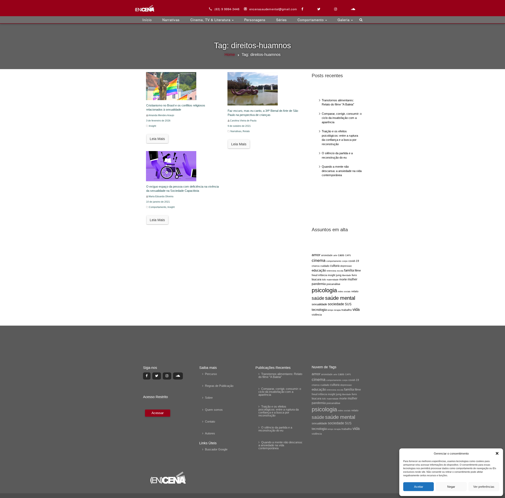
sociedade (336, 304)
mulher (352, 279)
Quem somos (214, 409)
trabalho (346, 309)
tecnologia (319, 310)
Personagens (255, 19)
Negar (451, 486)
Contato (210, 421)
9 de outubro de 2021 (239, 126)
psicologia (324, 290)
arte (335, 255)
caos (341, 255)
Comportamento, (158, 207)
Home (229, 54)
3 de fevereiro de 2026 (158, 120)
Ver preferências (483, 486)
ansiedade (327, 255)
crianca (316, 266)
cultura (334, 265)
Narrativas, (236, 131)
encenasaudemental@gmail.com (273, 9)
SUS (348, 304)
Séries (281, 19)
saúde (318, 298)
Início (147, 19)
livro (354, 275)
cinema (318, 260)
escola (340, 271)
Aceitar (418, 486)
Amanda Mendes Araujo (161, 115)
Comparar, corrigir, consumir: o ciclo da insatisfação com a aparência (342, 118)
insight (331, 275)
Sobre (209, 397)
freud (314, 275)
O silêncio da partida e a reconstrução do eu (275, 429)
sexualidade (319, 304)
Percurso (211, 374)
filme (358, 270)
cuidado (324, 265)
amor (316, 255)
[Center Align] (147, 376)
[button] (497, 453)
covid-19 (353, 260)
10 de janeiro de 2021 (158, 201)
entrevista (331, 271)
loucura (316, 279)
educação (319, 270)
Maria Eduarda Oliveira (161, 196)
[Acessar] (157, 437)
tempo (330, 310)
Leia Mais (157, 139)
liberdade (346, 275)
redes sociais (344, 291)
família (349, 270)
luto (324, 279)
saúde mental (340, 298)
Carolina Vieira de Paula (243, 120)
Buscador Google (216, 449)
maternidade (333, 279)
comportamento (333, 261)
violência (317, 314)
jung (338, 275)
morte (343, 279)
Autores (210, 433)
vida (356, 309)
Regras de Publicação (219, 385)
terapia (337, 310)
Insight (152, 126)
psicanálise (333, 284)
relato (354, 291)
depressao (346, 266)
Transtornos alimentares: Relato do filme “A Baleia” (280, 375)
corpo (345, 261)
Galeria (344, 19)
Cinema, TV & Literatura (211, 19)
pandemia (319, 284)
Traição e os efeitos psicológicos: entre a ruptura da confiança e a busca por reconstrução (278, 411)
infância (322, 275)
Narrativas (171, 19)
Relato (246, 131)
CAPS (348, 255)
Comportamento (311, 19)
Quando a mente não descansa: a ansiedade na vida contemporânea (342, 171)
